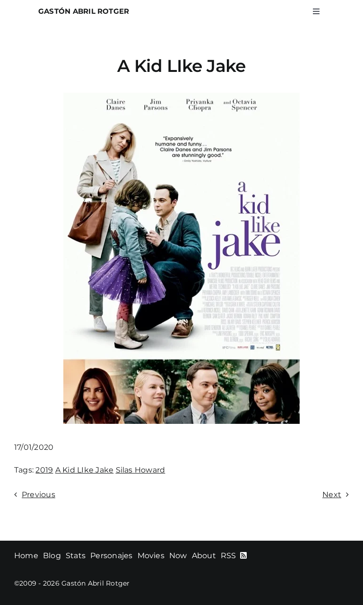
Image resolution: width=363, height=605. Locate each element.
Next (331, 494)
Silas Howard (140, 469)
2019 (44, 469)
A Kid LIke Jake (84, 469)
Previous (38, 494)
